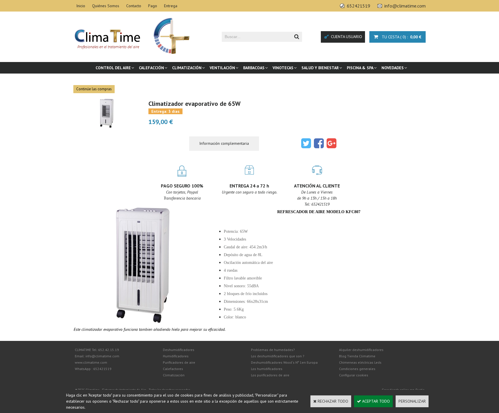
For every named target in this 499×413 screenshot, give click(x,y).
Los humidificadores (266, 369)
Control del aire (113, 67)
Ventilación (222, 67)
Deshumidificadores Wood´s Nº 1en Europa (284, 362)
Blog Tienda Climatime (357, 356)
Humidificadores (176, 356)
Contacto (133, 5)
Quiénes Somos (105, 5)
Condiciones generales (357, 369)
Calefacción (151, 67)
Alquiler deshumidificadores (361, 350)
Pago (152, 5)
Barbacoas (254, 67)
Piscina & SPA (360, 67)
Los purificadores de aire (270, 375)
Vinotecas (283, 67)
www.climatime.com (91, 362)
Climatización (187, 67)
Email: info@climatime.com (97, 356)
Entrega (170, 5)
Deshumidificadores (178, 350)
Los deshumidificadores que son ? (277, 356)
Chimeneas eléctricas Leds (360, 362)
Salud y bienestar (320, 67)
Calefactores (173, 369)
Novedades (392, 67)
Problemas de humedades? (273, 350)
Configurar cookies (353, 375)
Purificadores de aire (179, 362)
